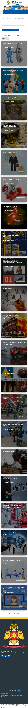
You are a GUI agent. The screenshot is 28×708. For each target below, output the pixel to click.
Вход (13, 9)
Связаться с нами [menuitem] (15, 6)
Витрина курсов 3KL (3, 18)
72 (14, 35)
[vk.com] (2, 656)
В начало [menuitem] (7, 6)
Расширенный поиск (7, 29)
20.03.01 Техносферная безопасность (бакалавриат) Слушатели (19, 18)
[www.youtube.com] (8, 656)
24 (10, 35)
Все (19, 35)
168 (17, 35)
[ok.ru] (5, 656)
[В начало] (14, 634)
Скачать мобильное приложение (14, 701)
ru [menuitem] (20, 6)
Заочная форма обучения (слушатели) (10, 18)
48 (12, 35)
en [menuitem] (22, 6)
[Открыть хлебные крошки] (1, 12)
